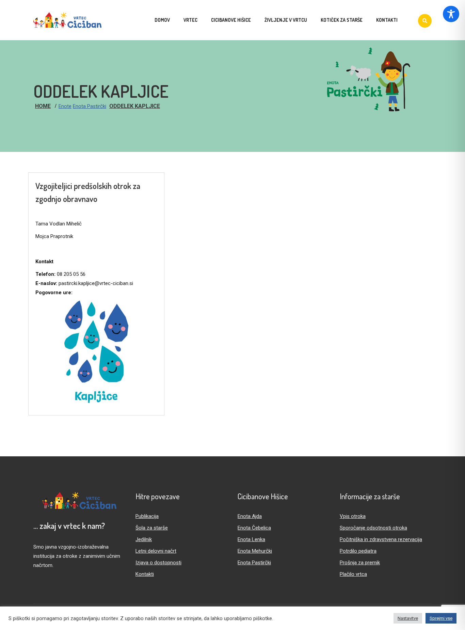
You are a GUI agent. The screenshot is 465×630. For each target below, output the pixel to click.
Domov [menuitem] (162, 20)
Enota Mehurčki (255, 551)
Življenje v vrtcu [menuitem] (285, 20)
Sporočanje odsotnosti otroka (373, 528)
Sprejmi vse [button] (441, 618)
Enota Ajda (250, 516)
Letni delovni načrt (155, 551)
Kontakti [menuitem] (387, 20)
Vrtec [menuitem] (190, 20)
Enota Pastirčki (89, 106)
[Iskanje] (425, 21)
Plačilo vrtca (353, 574)
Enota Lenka (251, 539)
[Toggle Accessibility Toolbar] (451, 14)
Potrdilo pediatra (358, 551)
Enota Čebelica (254, 528)
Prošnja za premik (360, 563)
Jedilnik (143, 539)
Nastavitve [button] (408, 618)
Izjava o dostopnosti (158, 563)
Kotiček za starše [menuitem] (342, 20)
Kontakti (144, 574)
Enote (65, 106)
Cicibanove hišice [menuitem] (231, 20)
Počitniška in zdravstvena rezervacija (381, 539)
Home (43, 106)
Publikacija (147, 516)
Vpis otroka (353, 516)
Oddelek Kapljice (134, 106)
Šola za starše (151, 528)
